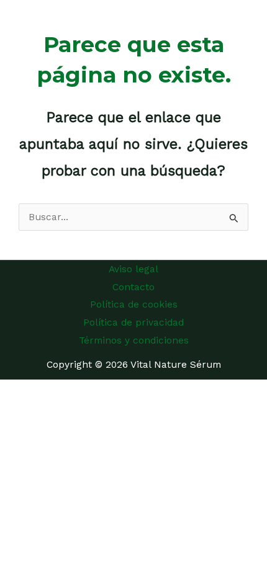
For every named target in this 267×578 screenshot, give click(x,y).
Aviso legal (133, 269)
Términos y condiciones (134, 340)
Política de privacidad (133, 322)
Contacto (133, 287)
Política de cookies (134, 304)
